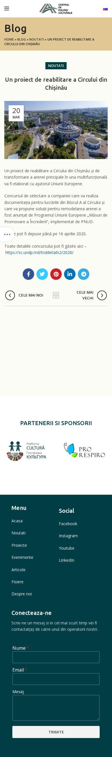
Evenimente (22, 557)
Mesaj (18, 691)
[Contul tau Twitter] (42, 274)
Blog (21, 39)
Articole (18, 569)
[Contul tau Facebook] (28, 274)
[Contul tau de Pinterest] (56, 274)
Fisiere (17, 581)
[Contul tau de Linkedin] (70, 274)
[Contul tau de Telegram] (83, 274)
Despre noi (21, 594)
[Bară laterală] (7, 234)
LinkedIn (66, 560)
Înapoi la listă (56, 295)
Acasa (17, 520)
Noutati (36, 39)
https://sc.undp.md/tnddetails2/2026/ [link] (39, 252)
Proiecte (19, 545)
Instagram (68, 535)
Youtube (66, 548)
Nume (20, 648)
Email (19, 670)
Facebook (68, 523)
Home (9, 39)
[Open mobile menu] (6, 8)
